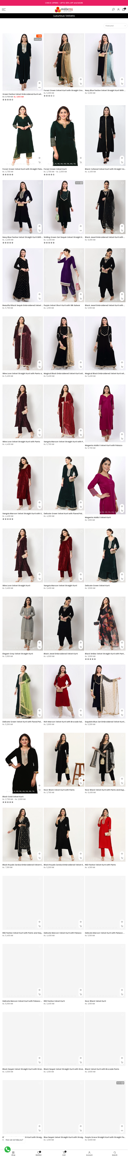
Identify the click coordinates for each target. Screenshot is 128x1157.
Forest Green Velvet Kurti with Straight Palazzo (23, 169)
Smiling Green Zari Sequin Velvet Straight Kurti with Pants (69, 237)
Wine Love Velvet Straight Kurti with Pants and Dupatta (27, 373)
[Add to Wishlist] (40, 36)
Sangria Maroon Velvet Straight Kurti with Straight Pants (27, 513)
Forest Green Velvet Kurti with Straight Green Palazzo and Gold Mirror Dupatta (79, 90)
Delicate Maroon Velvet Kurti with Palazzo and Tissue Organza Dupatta (34, 1001)
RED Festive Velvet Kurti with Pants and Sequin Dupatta (27, 933)
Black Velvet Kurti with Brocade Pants (102, 1069)
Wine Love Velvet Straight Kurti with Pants (21, 441)
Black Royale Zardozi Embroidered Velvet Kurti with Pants (70, 865)
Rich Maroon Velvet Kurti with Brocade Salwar (64, 721)
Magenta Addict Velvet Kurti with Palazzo (103, 445)
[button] (8, 99)
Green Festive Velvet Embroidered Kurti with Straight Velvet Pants (32, 94)
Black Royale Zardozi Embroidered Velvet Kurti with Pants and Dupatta (34, 865)
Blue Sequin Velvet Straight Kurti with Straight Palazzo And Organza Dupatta (37, 1137)
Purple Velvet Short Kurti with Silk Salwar (62, 305)
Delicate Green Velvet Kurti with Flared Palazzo (65, 513)
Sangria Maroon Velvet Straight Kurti (60, 585)
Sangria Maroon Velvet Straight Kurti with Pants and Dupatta (71, 441)
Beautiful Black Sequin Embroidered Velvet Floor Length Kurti (30, 305)
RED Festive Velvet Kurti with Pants (100, 865)
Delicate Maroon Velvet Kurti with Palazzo (63, 933)
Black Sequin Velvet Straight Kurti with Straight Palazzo (68, 1069)
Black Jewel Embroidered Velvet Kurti (61, 653)
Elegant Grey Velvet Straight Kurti (17, 653)
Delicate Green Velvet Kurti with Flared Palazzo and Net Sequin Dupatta (34, 721)
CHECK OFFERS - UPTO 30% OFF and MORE (64, 3)
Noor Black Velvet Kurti (95, 1001)
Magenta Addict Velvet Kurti (98, 517)
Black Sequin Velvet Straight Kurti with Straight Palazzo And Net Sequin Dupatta (38, 1069)
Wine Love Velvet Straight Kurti (16, 585)
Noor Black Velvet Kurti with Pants (59, 790)
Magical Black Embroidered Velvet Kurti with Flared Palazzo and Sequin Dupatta (80, 373)
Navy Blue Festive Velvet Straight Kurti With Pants (24, 237)
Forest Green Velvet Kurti (55, 169)
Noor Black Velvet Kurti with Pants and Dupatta (106, 790)
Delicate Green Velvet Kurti (97, 585)
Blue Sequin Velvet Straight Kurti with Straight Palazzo (68, 1137)
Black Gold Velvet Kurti (12, 796)
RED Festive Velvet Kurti (54, 1001)
